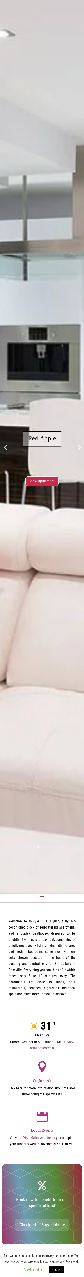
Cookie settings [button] (33, 1270)
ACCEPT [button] (56, 1269)
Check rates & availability (42, 1224)
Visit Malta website (37, 1138)
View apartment (42, 481)
